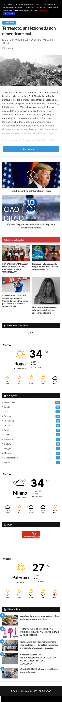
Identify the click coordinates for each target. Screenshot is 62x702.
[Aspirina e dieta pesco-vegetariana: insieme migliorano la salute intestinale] (10, 620)
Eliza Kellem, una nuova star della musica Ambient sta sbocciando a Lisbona (44, 310)
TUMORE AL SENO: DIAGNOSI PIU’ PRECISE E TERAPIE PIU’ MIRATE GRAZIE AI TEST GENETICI (39, 632)
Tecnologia (9, 421)
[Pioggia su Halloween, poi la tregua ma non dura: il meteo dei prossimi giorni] (46, 253)
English (7, 462)
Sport (6, 430)
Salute (7, 407)
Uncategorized (11, 458)
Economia (8, 439)
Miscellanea (9, 23)
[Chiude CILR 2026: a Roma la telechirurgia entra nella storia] (10, 673)
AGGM (8, 48)
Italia (6, 411)
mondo (7, 425)
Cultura (7, 444)
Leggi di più (45, 10)
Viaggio (7, 448)
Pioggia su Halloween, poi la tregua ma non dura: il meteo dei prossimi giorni (45, 267)
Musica (7, 453)
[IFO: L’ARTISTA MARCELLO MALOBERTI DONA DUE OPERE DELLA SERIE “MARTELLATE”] (16, 253)
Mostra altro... (30, 149)
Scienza (7, 416)
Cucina (7, 434)
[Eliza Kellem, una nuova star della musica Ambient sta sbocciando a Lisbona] (46, 290)
